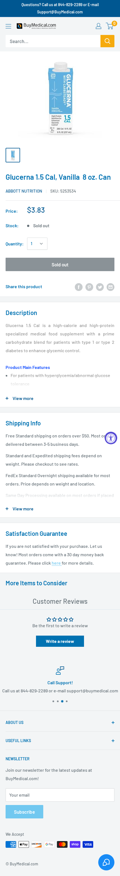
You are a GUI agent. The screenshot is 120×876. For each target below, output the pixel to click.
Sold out (60, 264)
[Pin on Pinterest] (89, 286)
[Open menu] (8, 26)
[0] (109, 26)
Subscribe (24, 812)
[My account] (98, 26)
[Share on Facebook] (79, 286)
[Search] (107, 41)
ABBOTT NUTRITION (24, 190)
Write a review (60, 641)
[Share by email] (110, 286)
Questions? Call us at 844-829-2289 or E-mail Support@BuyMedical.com (60, 8)
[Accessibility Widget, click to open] (111, 438)
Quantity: (15, 243)
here (57, 562)
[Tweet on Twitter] (100, 286)
